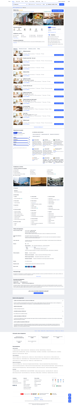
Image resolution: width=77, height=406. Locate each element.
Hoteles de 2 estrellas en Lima (17, 358)
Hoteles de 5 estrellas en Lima (45, 358)
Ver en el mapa (50, 45)
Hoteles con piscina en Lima (24, 360)
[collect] (69, 395)
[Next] (63, 181)
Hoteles (13, 1)
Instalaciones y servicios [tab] (32, 48)
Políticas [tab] (38, 48)
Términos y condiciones (27, 384)
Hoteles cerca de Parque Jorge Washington (51, 367)
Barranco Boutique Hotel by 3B (17, 372)
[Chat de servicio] (69, 401)
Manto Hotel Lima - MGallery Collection (36, 372)
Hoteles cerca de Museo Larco (59, 365)
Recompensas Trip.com (37, 381)
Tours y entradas (31, 1)
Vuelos (9, 1)
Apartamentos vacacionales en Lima (55, 358)
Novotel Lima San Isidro (21, 353)
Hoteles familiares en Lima (25, 358)
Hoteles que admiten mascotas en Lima (35, 358)
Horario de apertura (17, 202)
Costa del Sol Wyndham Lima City (51, 351)
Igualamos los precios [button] (48, 11)
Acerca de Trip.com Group (27, 388)
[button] (45, 1)
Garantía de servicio (15, 381)
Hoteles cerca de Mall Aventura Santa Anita (19, 365)
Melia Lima (16, 10)
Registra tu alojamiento (37, 384)
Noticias (25, 381)
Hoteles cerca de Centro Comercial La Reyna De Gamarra (33, 365)
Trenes (22, 1)
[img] (23, 19)
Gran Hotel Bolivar (44, 351)
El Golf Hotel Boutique (33, 351)
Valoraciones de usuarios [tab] (23, 48)
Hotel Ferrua (27, 351)
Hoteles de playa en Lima (16, 360)
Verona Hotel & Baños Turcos (26, 372)
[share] (69, 398)
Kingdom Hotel (15, 353)
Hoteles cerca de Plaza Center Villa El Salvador (47, 365)
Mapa (42, 1)
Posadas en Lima (31, 360)
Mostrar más (15, 42)
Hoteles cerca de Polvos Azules (40, 367)
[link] (61, 1)
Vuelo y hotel (18, 1)
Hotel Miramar (59, 351)
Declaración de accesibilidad (27, 387)
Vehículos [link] (26, 1)
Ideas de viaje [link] (38, 1)
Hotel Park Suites (44, 372)
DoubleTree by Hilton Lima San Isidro (53, 372)
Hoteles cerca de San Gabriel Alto (31, 367)
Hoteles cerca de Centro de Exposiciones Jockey (19, 367)
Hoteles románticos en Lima (38, 360)
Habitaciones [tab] (15, 48)
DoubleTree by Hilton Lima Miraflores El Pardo (19, 351)
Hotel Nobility (39, 351)
